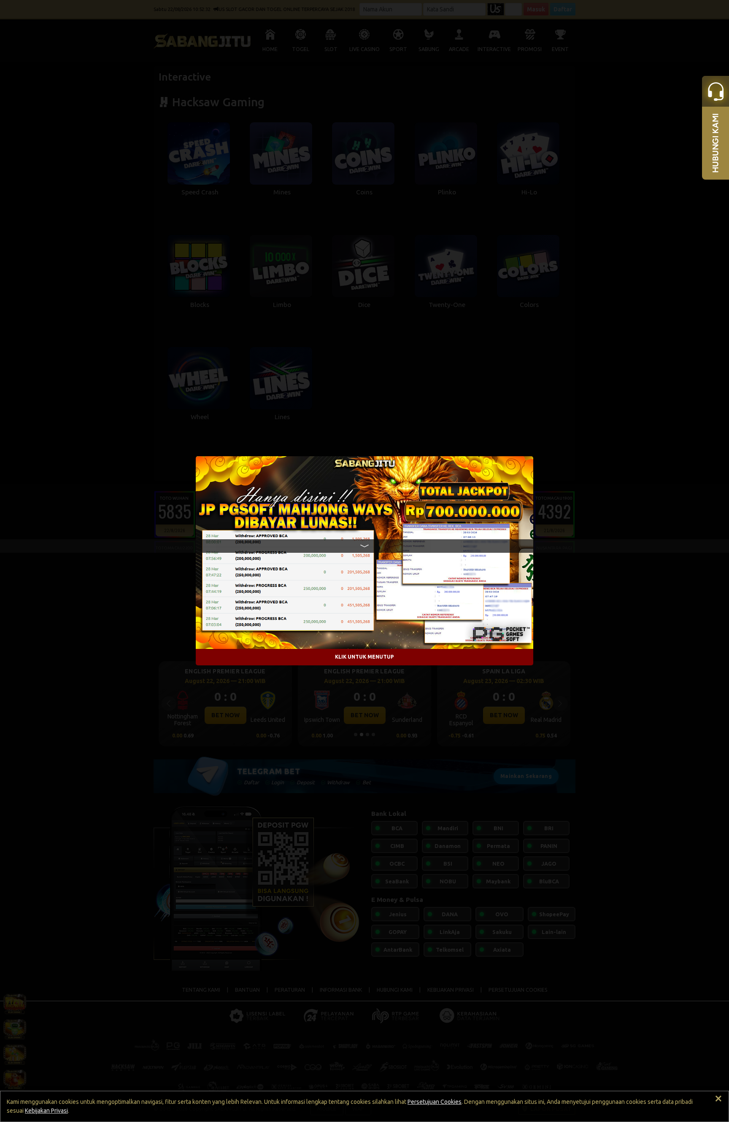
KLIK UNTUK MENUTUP (364, 657)
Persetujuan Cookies (435, 1101)
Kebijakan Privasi (46, 1110)
